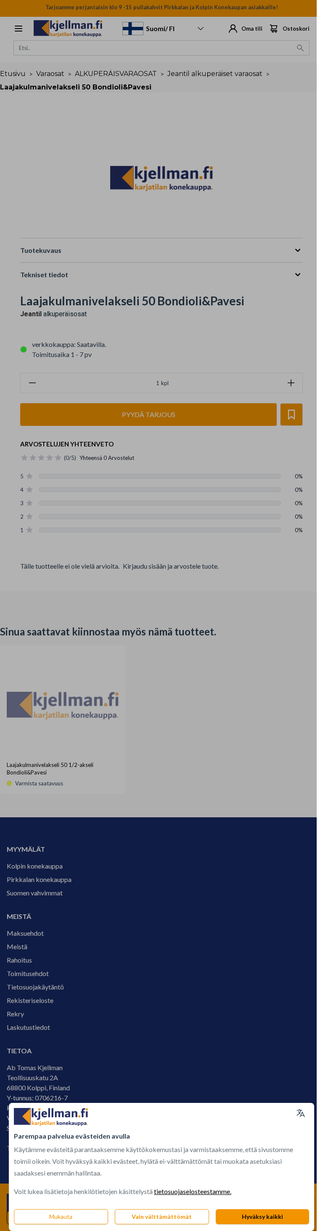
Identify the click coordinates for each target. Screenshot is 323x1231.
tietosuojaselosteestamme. (192, 1191)
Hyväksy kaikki (262, 1216)
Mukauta (60, 1216)
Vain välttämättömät (162, 1216)
